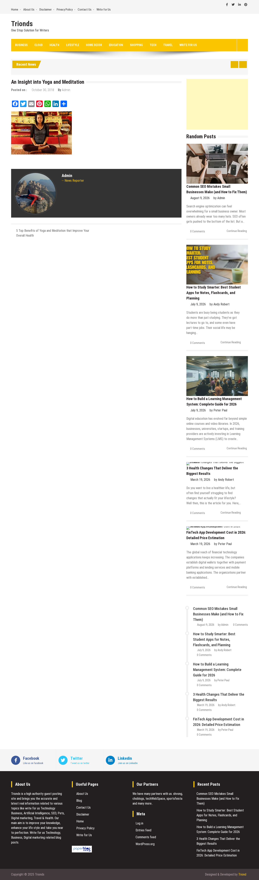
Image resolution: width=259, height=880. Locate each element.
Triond (242, 874)
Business (21, 45)
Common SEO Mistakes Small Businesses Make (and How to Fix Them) (218, 614)
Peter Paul (220, 410)
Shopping (136, 45)
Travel (168, 45)
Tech (153, 45)
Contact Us (84, 9)
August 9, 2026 (200, 198)
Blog (79, 801)
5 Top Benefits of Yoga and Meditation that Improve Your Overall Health (52, 233)
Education (116, 45)
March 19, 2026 (200, 480)
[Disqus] (96, 295)
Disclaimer (45, 9)
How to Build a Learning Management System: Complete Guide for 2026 (217, 669)
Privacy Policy (65, 9)
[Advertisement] (217, 104)
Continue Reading (237, 231)
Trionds (22, 24)
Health (54, 45)
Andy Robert (221, 304)
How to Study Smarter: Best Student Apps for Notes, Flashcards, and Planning (213, 292)
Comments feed (146, 837)
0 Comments (197, 231)
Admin (66, 90)
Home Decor (94, 45)
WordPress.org (145, 844)
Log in (139, 823)
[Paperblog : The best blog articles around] (82, 851)
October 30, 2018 (43, 90)
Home (14, 9)
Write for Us (104, 9)
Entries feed (143, 830)
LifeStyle (72, 45)
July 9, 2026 (198, 304)
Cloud (38, 45)
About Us (28, 9)
